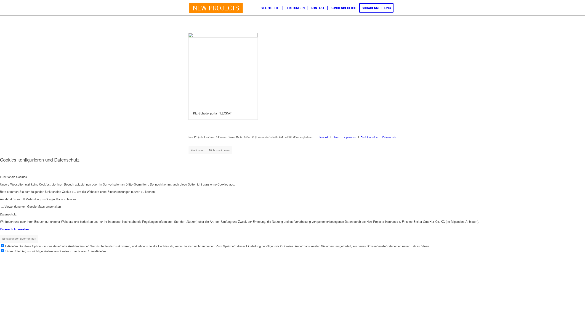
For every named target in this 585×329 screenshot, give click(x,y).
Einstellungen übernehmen (19, 238)
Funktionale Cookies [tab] (13, 177)
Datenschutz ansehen (14, 229)
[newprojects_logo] (216, 8)
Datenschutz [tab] (8, 214)
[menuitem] (270, 8)
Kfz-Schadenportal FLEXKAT (212, 113)
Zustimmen (198, 150)
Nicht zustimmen (219, 150)
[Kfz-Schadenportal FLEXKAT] (223, 70)
